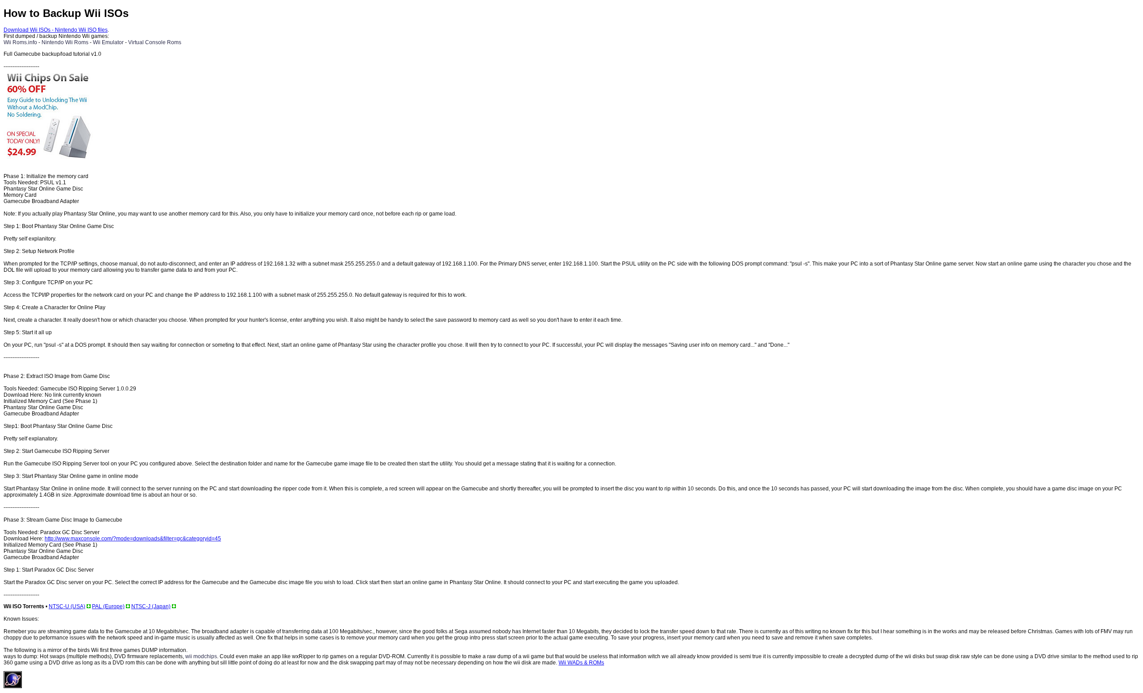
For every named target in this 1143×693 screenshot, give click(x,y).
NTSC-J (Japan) (151, 606)
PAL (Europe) (108, 606)
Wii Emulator (108, 42)
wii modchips (201, 656)
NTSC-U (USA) (67, 606)
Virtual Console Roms (154, 42)
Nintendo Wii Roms (65, 42)
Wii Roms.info (20, 42)
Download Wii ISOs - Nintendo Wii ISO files (56, 30)
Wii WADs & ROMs (581, 663)
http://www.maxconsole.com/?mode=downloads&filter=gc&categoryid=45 (133, 538)
